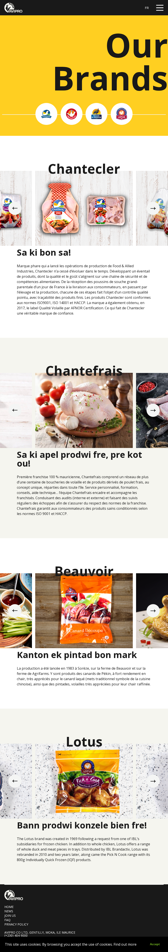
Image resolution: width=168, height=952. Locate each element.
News (8, 911)
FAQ (7, 920)
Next (153, 208)
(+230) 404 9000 (16, 935)
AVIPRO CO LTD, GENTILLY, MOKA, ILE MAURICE (39, 932)
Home (9, 907)
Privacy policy (16, 924)
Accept (155, 944)
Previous (14, 208)
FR (147, 7)
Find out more (125, 944)
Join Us (10, 915)
